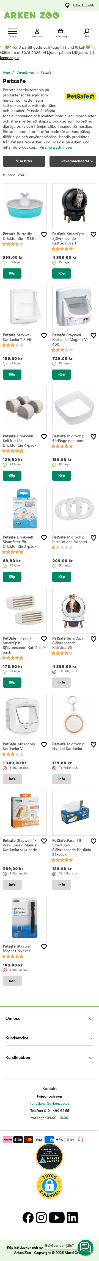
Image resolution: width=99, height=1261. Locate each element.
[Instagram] (41, 1217)
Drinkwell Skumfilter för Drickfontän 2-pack (19, 542)
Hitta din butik (83, 5)
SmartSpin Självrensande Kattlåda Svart (68, 239)
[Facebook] (27, 1217)
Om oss (13, 1019)
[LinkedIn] (71, 1217)
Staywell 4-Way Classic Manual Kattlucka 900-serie (20, 845)
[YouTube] (56, 1217)
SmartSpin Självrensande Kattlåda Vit (68, 643)
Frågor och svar (49, 1096)
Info (61, 682)
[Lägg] (44, 234)
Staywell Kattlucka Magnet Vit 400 (70, 340)
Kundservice (17, 1038)
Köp (12, 273)
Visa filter (24, 161)
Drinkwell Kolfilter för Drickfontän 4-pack (19, 441)
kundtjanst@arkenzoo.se (49, 1104)
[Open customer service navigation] (86, 1248)
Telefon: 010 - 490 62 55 (49, 1111)
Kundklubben (18, 1058)
